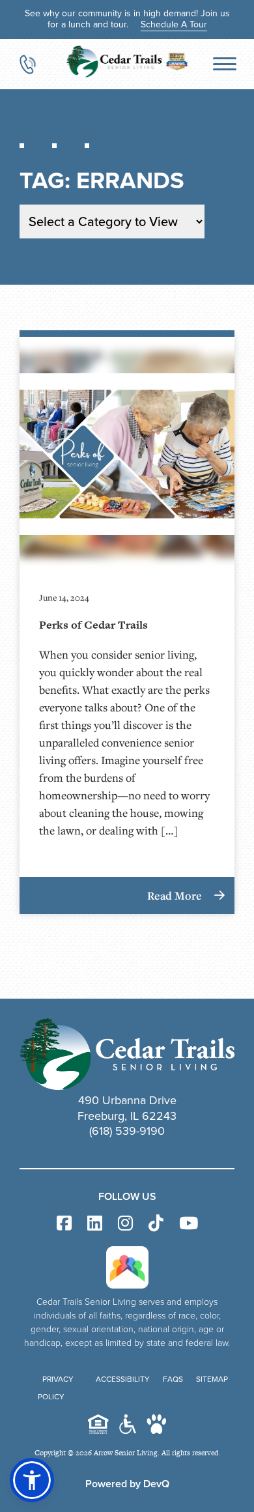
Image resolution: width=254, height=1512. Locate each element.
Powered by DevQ (127, 1483)
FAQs (173, 1379)
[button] (32, 1480)
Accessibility (123, 1379)
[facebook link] (64, 1223)
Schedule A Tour (174, 24)
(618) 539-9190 (127, 1130)
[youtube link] (188, 1223)
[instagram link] (125, 1223)
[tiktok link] (155, 1223)
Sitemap (212, 1379)
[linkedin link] (94, 1223)
